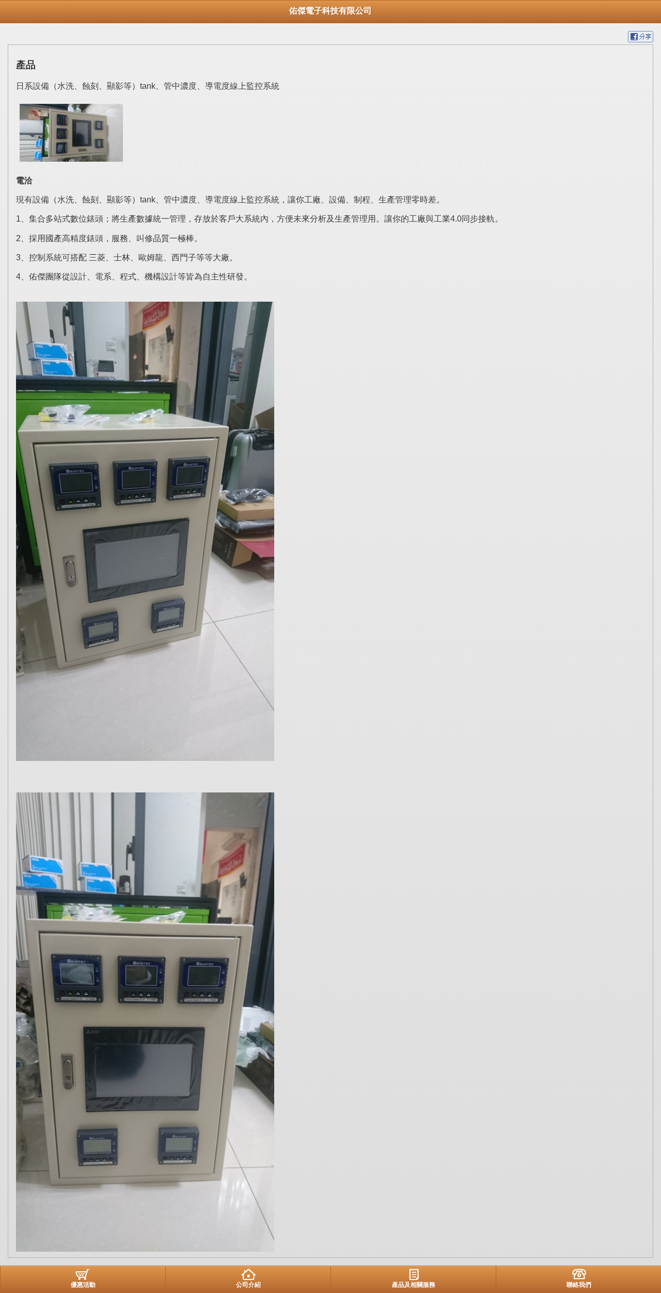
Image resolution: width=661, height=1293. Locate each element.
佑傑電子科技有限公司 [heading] (330, 10)
